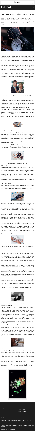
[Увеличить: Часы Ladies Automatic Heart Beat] (17, 239)
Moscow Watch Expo (22, 411)
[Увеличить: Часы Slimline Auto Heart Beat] (17, 155)
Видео (2, 409)
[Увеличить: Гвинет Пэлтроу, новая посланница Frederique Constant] (17, 296)
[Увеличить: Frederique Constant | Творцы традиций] (17, 39)
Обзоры (2, 408)
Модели (2, 406)
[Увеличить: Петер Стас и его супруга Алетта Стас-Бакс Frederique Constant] (17, 86)
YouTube (2, 417)
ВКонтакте (3, 415)
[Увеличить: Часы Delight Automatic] (17, 342)
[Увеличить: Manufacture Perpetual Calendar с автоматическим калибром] (17, 124)
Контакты (20, 415)
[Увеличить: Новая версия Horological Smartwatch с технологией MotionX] (17, 196)
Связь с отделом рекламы (23, 406)
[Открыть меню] (33, 7)
